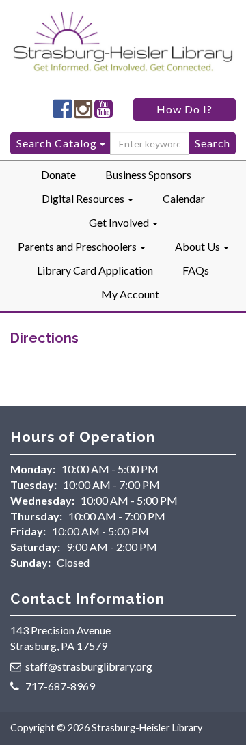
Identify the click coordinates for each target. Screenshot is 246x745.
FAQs (195, 270)
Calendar (184, 198)
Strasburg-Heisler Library (147, 727)
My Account (130, 293)
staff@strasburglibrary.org (88, 666)
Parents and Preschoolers (78, 246)
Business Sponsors (148, 174)
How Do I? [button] (184, 108)
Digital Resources (84, 198)
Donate (58, 174)
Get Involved (120, 222)
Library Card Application (95, 270)
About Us (198, 246)
